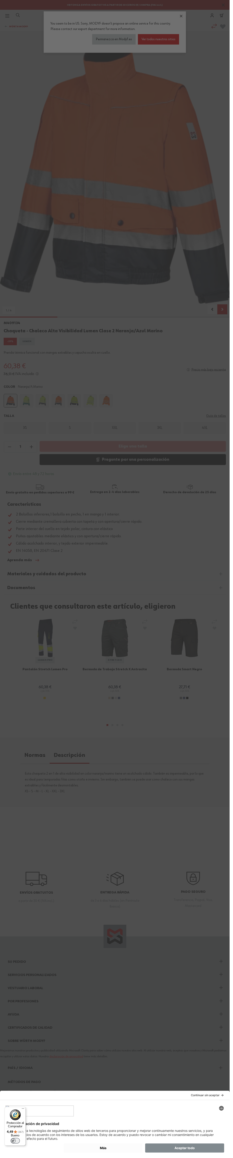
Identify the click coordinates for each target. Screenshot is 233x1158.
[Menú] (23, 1109)
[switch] (15, 1140)
